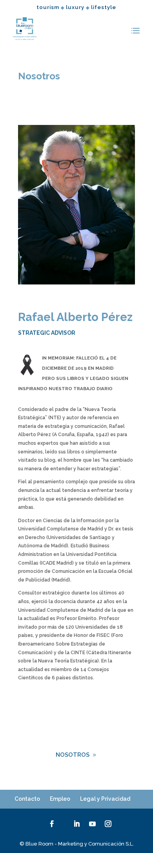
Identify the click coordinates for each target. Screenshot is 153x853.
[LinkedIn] (76, 824)
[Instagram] (108, 824)
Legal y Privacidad (105, 799)
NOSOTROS (72, 754)
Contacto (27, 799)
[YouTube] (92, 824)
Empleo (60, 799)
